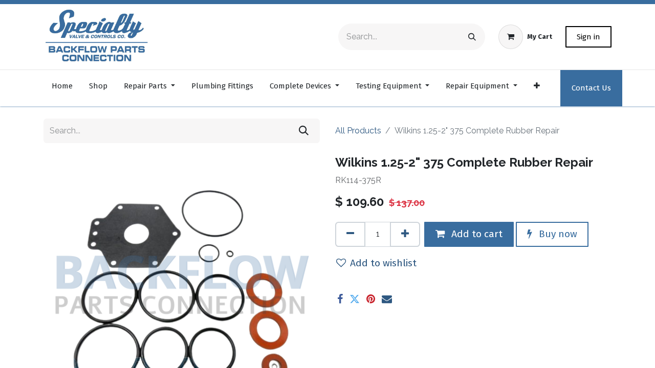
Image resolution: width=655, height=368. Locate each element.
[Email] (387, 299)
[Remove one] (350, 234)
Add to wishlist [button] (383, 263)
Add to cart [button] (476, 234)
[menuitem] (62, 88)
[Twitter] (355, 299)
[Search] (472, 37)
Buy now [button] (556, 234)
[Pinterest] (370, 299)
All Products (358, 130)
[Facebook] (340, 299)
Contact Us (591, 88)
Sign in (588, 36)
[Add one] (405, 234)
